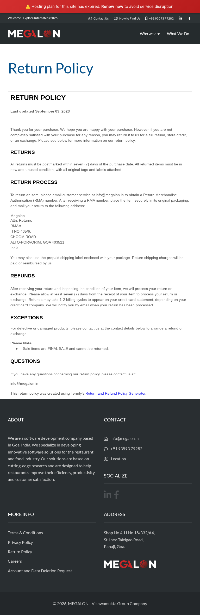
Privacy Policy (20, 542)
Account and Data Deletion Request (40, 570)
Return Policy (20, 551)
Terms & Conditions (25, 532)
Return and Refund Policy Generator (115, 393)
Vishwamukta (104, 603)
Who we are (150, 33)
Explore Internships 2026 (40, 18)
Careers (15, 560)
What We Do (178, 33)
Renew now (112, 6)
